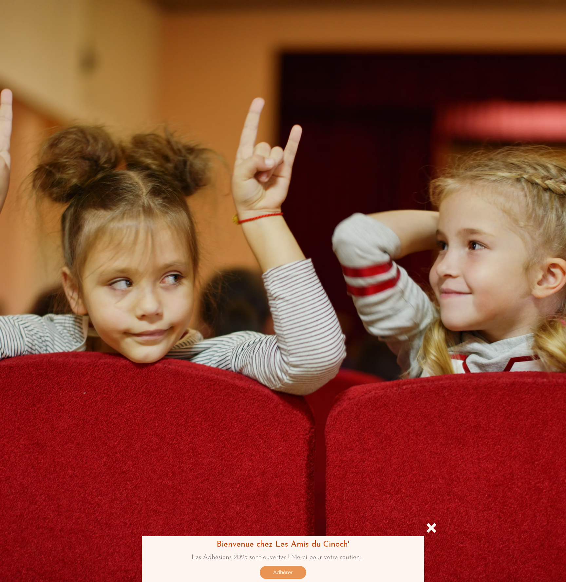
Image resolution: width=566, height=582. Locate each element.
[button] (431, 528)
